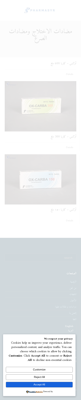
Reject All (39, 376)
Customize (39, 369)
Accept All (39, 384)
